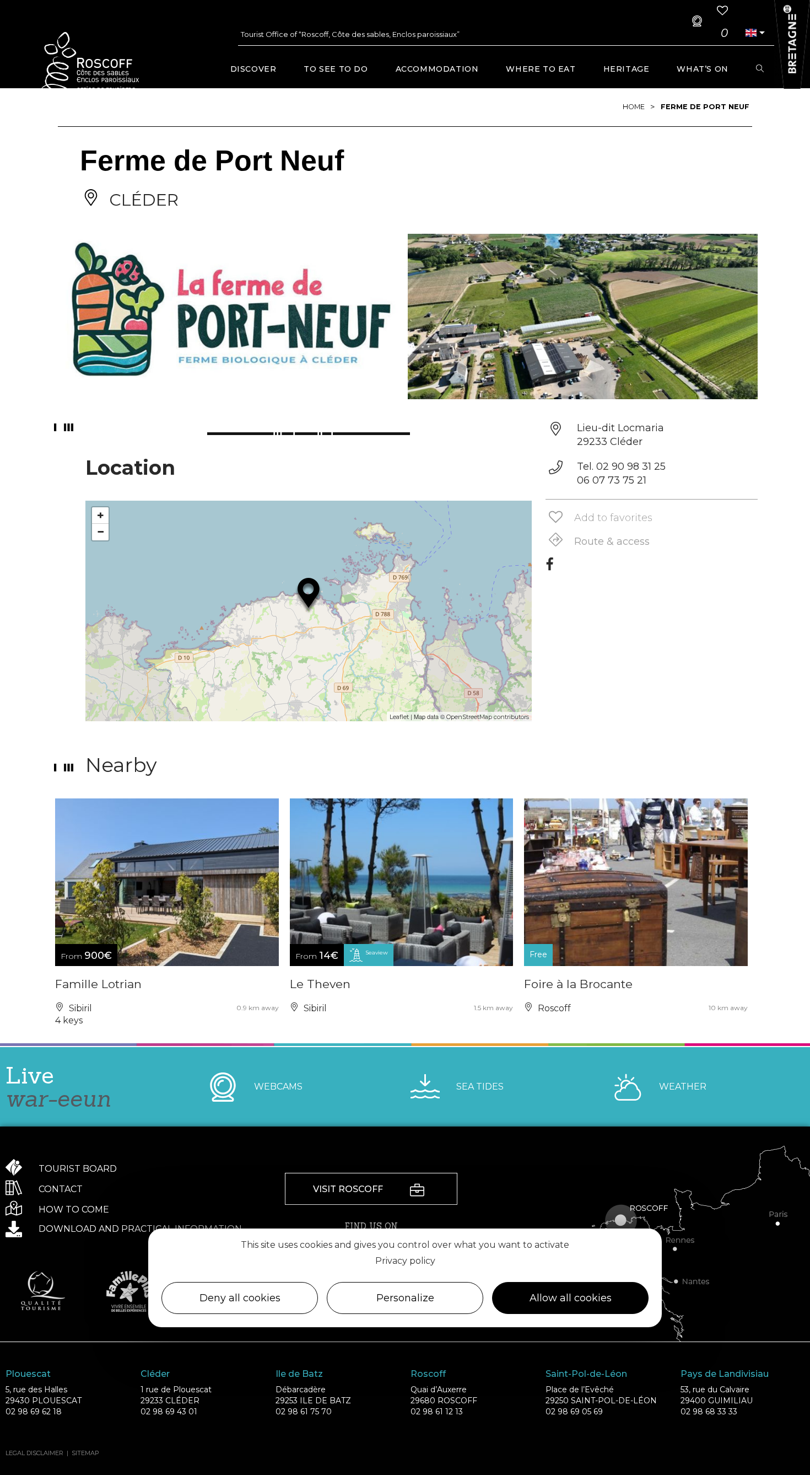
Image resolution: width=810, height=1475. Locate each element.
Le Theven (320, 984)
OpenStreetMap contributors (487, 717)
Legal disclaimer (34, 1453)
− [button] (100, 531)
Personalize (405, 1298)
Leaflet (399, 717)
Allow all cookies (571, 1298)
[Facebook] (549, 568)
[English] (751, 33)
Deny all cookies (239, 1298)
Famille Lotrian (98, 984)
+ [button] (100, 515)
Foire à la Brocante (578, 984)
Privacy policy (405, 1261)
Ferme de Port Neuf (705, 107)
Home (634, 107)
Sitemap (85, 1453)
